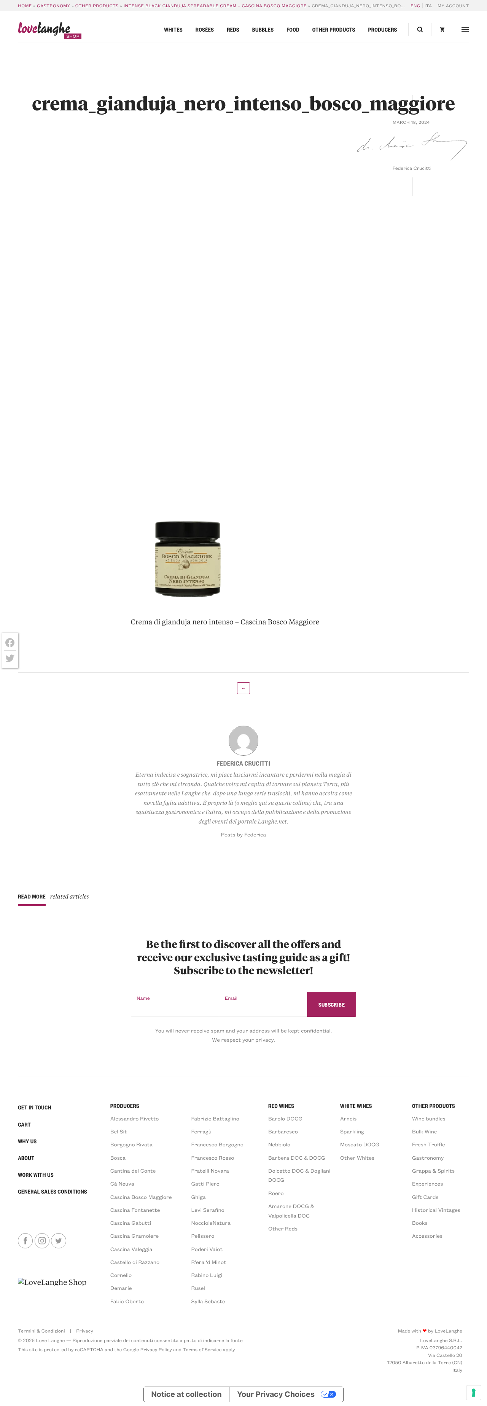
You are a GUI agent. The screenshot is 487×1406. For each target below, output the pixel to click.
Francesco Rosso (212, 1157)
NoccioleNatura (211, 1222)
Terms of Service (202, 1350)
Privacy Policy (156, 1350)
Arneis (348, 1118)
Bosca (118, 1157)
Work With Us (36, 1174)
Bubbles (263, 29)
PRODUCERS (124, 1106)
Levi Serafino (207, 1209)
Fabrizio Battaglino (215, 1118)
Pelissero (203, 1235)
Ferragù (201, 1131)
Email (231, 998)
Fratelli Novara (210, 1170)
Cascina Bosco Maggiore (141, 1196)
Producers (382, 29)
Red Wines (281, 1106)
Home (25, 5)
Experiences (427, 1183)
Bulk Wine (424, 1131)
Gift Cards (425, 1196)
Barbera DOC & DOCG (296, 1157)
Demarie (121, 1287)
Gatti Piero (205, 1183)
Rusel (198, 1287)
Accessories (427, 1235)
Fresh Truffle (428, 1144)
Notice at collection (186, 1394)
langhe (44, 30)
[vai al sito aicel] (52, 1291)
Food (292, 29)
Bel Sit (118, 1131)
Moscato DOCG (359, 1144)
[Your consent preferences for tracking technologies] (473, 1392)
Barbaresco (283, 1131)
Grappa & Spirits (433, 1170)
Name (143, 998)
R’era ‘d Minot (208, 1262)
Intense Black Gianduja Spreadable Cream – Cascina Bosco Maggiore (215, 5)
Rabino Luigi (206, 1274)
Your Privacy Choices (276, 1394)
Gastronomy (53, 5)
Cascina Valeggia (131, 1249)
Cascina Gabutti (130, 1222)
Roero (275, 1193)
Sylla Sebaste (208, 1301)
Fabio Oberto (127, 1301)
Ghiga (198, 1196)
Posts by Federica (243, 834)
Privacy (84, 1331)
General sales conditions (52, 1191)
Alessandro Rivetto (134, 1118)
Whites (173, 29)
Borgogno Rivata (131, 1144)
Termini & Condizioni (41, 1331)
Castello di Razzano (134, 1262)
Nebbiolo (279, 1144)
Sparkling (352, 1131)
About (26, 1158)
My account (453, 5)
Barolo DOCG (285, 1118)
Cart (24, 1124)
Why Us (27, 1141)
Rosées (205, 29)
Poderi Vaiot (207, 1249)
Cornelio (121, 1274)
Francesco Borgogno (217, 1144)
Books (420, 1222)
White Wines (356, 1106)
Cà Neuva (122, 1183)
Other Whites (357, 1157)
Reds (233, 29)
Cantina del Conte (133, 1170)
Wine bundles (429, 1118)
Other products (97, 5)
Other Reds (283, 1228)
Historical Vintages (436, 1209)
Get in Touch (34, 1107)
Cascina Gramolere (134, 1235)
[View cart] (442, 29)
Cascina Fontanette (135, 1209)
